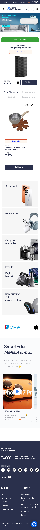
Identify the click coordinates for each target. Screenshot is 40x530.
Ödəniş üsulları (26, 494)
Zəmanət (4, 505)
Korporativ (23, 2)
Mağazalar (15, 2)
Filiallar (4, 502)
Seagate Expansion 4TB (20, 48)
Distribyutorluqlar (8, 509)
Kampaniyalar (5, 2)
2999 (35, 2)
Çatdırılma (25, 511)
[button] (15, 27)
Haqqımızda (6, 494)
